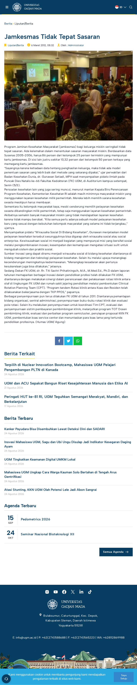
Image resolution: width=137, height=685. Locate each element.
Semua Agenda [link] (113, 551)
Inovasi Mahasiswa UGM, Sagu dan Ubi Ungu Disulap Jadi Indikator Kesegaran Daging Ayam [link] (67, 444)
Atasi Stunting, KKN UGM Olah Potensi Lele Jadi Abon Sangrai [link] (50, 490)
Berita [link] (8, 23)
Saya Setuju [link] (123, 677)
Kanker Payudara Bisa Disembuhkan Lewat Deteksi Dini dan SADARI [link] (54, 429)
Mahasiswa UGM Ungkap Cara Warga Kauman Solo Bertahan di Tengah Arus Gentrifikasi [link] (60, 474)
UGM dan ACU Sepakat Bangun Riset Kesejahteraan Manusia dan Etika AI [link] (66, 383)
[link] (30, 7)
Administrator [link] (76, 45)
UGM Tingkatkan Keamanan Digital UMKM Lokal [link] (39, 459)
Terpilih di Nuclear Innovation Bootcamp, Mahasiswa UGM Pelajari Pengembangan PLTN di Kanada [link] (60, 367)
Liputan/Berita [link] (24, 23)
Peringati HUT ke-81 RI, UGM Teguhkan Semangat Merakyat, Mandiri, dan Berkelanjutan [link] (66, 399)
